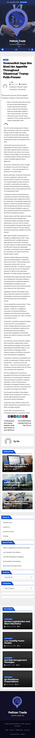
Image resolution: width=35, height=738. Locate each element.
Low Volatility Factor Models (11, 552)
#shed (25, 87)
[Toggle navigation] (16, 49)
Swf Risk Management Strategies (13, 557)
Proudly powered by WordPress (12, 723)
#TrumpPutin (13, 89)
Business (5, 59)
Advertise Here (7, 522)
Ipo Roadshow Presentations (12, 561)
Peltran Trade (18, 41)
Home (6, 730)
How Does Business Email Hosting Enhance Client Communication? (17, 503)
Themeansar (17, 726)
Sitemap (5, 536)
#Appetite (24, 84)
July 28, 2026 (10, 684)
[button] (29, 49)
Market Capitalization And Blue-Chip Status (16, 548)
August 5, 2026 (10, 665)
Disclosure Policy (8, 531)
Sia (12, 82)
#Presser (20, 87)
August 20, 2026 (11, 626)
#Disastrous (13, 87)
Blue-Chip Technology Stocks (12, 566)
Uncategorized (8, 619)
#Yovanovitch (22, 89)
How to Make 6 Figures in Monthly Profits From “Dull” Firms (24, 423)
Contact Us (6, 527)
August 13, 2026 (11, 645)
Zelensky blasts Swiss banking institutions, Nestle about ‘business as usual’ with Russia (9, 425)
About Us (12, 730)
